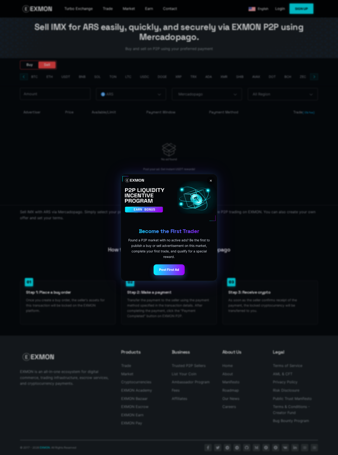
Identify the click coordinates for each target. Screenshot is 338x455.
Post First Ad (169, 270)
